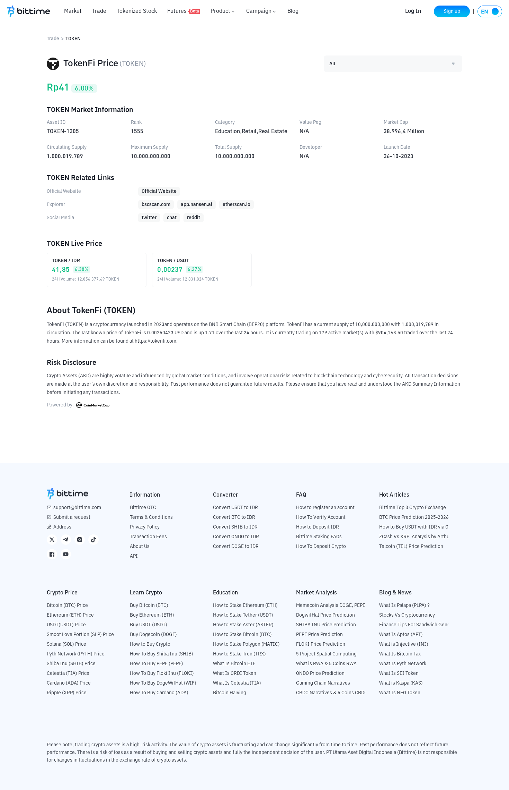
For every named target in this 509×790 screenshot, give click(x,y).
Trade (99, 11)
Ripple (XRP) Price (67, 692)
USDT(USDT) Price (66, 624)
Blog (292, 11)
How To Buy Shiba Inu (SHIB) (161, 654)
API (134, 556)
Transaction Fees (148, 536)
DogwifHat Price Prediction (325, 615)
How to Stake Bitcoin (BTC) (242, 634)
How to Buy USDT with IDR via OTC (416, 527)
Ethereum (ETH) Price (70, 615)
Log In (413, 11)
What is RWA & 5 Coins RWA (326, 663)
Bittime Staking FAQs (319, 536)
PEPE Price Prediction (319, 634)
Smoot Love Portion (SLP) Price (80, 634)
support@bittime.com (77, 507)
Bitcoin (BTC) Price (67, 605)
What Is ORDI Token (234, 673)
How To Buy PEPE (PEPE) (156, 663)
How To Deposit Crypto (321, 546)
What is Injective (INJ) (403, 644)
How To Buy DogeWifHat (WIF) (163, 683)
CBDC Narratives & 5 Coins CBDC (331, 692)
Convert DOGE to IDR (236, 546)
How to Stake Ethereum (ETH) (245, 605)
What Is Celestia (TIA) (237, 683)
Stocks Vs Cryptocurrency (407, 615)
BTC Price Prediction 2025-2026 (414, 517)
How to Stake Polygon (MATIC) (246, 644)
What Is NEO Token (399, 692)
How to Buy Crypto (150, 644)
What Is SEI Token (399, 673)
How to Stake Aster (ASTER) (243, 624)
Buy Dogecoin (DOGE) (153, 634)
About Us (140, 546)
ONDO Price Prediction (320, 673)
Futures (183, 11)
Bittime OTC (143, 507)
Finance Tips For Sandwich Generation (421, 624)
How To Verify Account (321, 517)
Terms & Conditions (151, 517)
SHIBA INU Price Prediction (326, 624)
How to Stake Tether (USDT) (243, 615)
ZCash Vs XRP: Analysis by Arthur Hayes (422, 536)
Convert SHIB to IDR (235, 527)
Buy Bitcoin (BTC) (149, 605)
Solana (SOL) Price (66, 644)
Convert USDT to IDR (235, 507)
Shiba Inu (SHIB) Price (71, 663)
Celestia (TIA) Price (68, 673)
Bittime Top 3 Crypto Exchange (412, 507)
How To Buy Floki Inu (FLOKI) (162, 673)
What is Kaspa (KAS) (401, 683)
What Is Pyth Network (402, 663)
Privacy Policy (145, 527)
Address (62, 527)
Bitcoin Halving (229, 692)
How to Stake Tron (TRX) (239, 654)
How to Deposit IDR (317, 527)
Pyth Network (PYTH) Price (76, 654)
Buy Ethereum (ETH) (152, 615)
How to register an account (325, 507)
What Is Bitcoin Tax (400, 654)
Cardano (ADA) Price (69, 683)
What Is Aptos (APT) (401, 634)
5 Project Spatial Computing (326, 654)
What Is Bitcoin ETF (234, 663)
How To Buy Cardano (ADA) (159, 692)
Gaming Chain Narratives (323, 683)
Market (73, 11)
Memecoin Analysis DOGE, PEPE (330, 605)
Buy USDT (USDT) (148, 624)
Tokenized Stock (137, 11)
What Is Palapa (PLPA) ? (404, 605)
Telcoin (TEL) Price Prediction (411, 546)
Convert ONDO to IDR (236, 536)
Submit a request (71, 517)
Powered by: (61, 405)
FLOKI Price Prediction (320, 644)
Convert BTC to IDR (234, 517)
